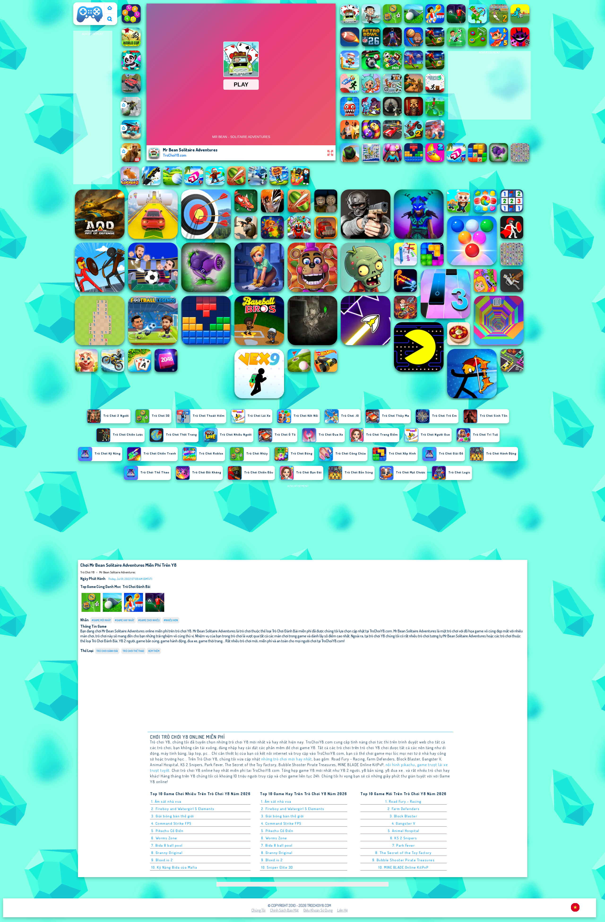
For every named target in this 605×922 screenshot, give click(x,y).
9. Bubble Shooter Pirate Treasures (403, 860)
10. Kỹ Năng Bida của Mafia (174, 867)
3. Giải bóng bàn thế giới (172, 816)
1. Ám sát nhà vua (166, 801)
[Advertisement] (93, 108)
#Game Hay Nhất (124, 620)
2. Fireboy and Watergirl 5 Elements (183, 808)
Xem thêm (154, 651)
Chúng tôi (258, 910)
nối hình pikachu (400, 764)
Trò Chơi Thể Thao (133, 651)
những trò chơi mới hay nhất (286, 759)
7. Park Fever (403, 845)
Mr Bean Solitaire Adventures (117, 572)
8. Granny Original (166, 852)
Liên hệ (342, 910)
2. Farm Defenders (404, 808)
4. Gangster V (403, 823)
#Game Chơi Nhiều (149, 620)
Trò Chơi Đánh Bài (136, 586)
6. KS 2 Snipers (403, 838)
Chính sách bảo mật (284, 910)
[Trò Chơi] (109, 8)
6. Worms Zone (164, 838)
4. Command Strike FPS (171, 823)
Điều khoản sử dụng (318, 910)
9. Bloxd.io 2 (162, 860)
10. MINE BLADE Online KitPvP (403, 867)
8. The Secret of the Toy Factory (403, 852)
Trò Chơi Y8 (84, 5)
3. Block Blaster (403, 816)
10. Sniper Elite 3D (277, 867)
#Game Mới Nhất (101, 620)
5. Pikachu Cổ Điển (167, 830)
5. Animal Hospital (403, 830)
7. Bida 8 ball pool (167, 845)
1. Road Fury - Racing (403, 801)
